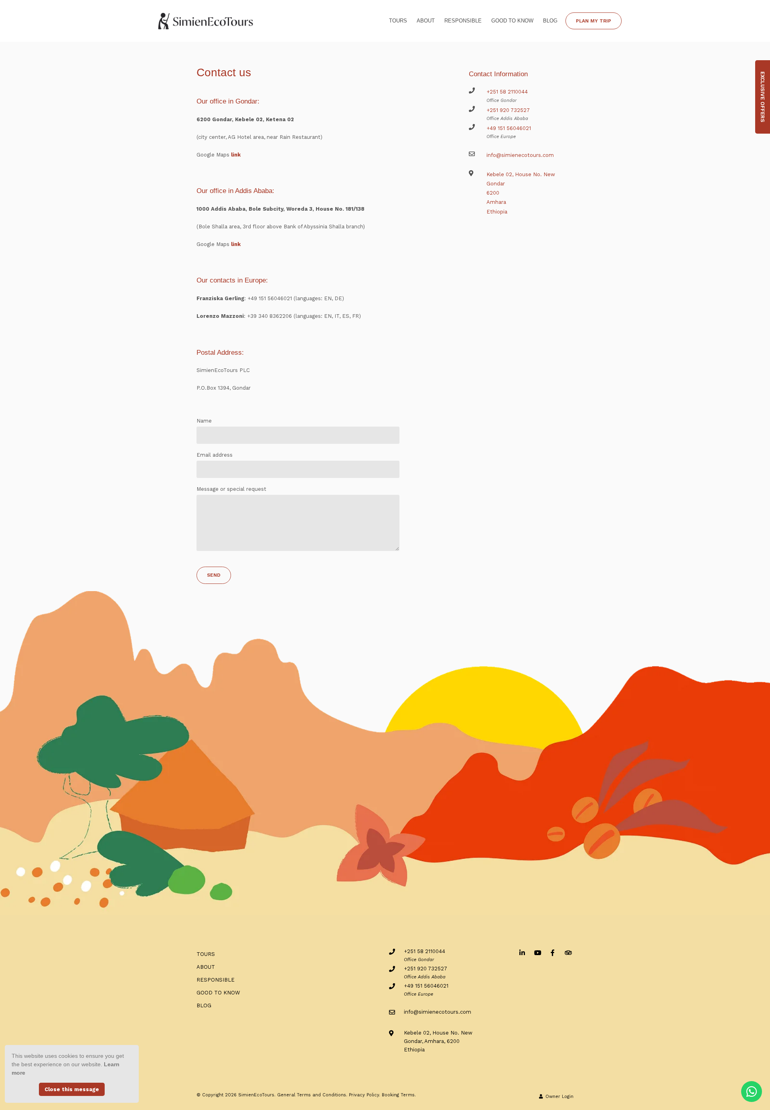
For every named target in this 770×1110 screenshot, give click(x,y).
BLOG (550, 21)
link (236, 155)
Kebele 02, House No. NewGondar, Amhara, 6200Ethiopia (438, 1041)
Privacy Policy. (364, 1095)
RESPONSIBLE (463, 21)
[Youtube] (537, 952)
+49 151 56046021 (508, 128)
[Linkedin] (522, 952)
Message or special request (231, 489)
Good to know (512, 21)
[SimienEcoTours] (206, 20)
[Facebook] (552, 952)
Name (204, 421)
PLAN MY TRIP (593, 21)
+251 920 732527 (508, 110)
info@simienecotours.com (520, 155)
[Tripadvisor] (567, 952)
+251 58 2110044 (507, 92)
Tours (398, 21)
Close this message (72, 1089)
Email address (215, 455)
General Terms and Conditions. (312, 1095)
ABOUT (426, 21)
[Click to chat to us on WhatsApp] (751, 1091)
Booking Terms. (399, 1095)
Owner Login (558, 1096)
